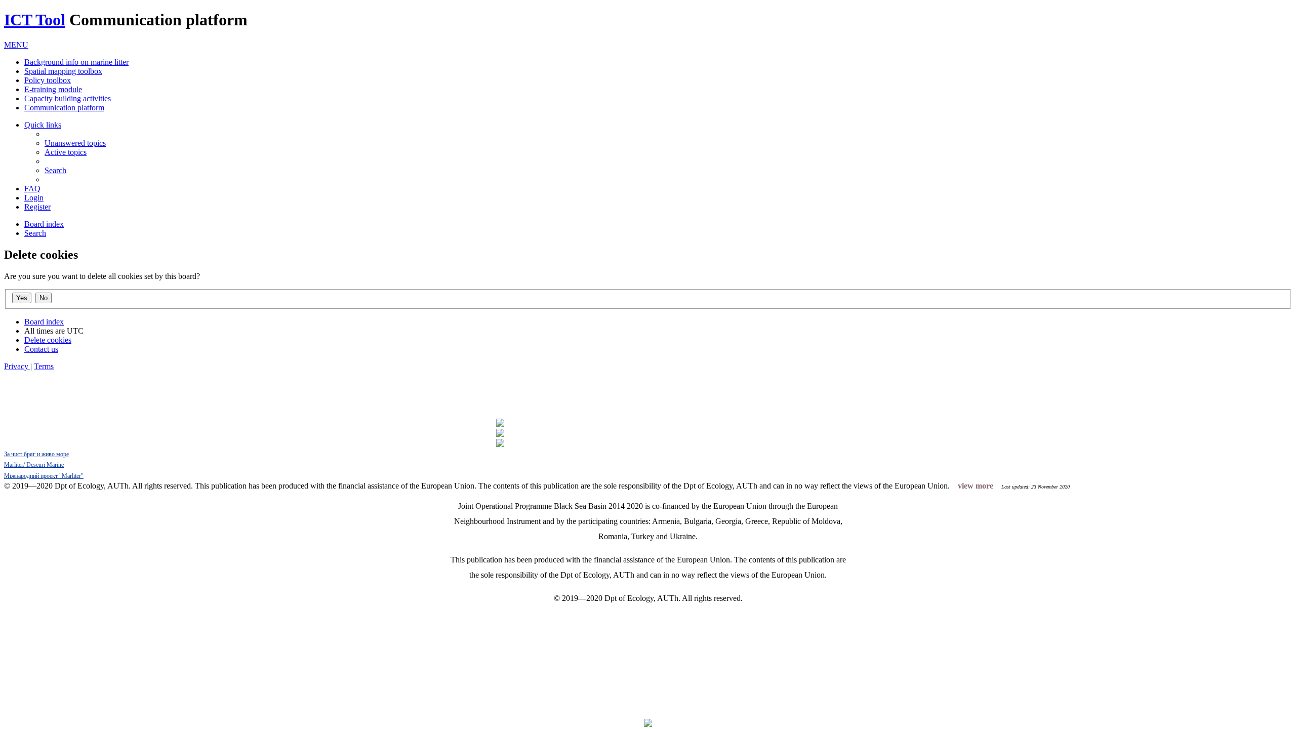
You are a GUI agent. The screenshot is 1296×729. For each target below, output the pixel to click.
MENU (16, 44)
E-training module (53, 89)
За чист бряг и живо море (36, 454)
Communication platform (64, 107)
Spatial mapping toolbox (63, 71)
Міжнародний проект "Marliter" (44, 475)
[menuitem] (75, 143)
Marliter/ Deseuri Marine (34, 464)
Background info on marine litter (76, 62)
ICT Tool (34, 20)
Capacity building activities (67, 98)
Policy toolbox (47, 80)
